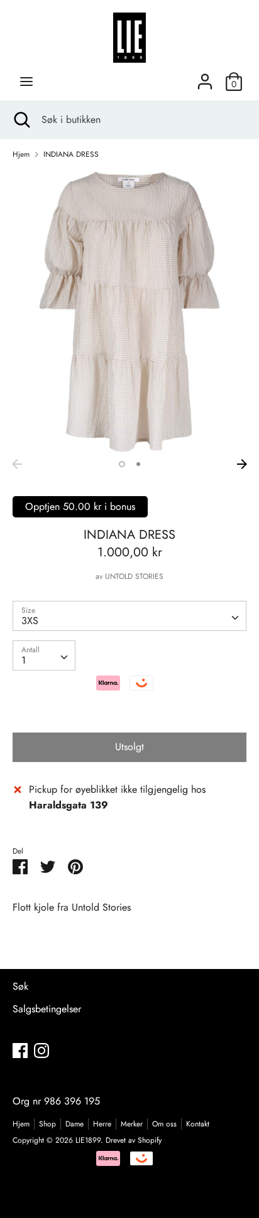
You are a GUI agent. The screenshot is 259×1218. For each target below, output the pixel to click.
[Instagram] (41, 1050)
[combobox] (129, 616)
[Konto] (205, 77)
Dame (74, 1124)
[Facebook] (20, 1050)
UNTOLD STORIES (134, 576)
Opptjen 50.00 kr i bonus (80, 506)
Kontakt (197, 1124)
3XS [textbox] (29, 620)
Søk (20, 986)
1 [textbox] (23, 660)
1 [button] (122, 464)
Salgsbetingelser (47, 1009)
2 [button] (138, 464)
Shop (47, 1124)
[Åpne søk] (20, 120)
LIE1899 (88, 1140)
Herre (102, 1124)
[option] (129, 312)
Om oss (164, 1124)
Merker (132, 1124)
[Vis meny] (26, 81)
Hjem (21, 1124)
